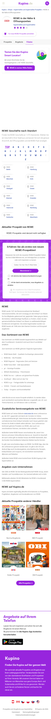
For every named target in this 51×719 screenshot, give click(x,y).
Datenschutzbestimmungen (25, 715)
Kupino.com (38, 702)
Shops (10, 10)
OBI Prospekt (37, 559)
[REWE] (7, 22)
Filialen (29, 42)
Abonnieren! (25, 271)
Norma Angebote (13, 522)
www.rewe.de (28, 413)
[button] (14, 27)
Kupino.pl (28, 702)
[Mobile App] (12, 642)
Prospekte (8, 42)
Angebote (19, 42)
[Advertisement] (25, 101)
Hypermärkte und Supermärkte (24, 25)
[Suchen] (47, 3)
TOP (7, 147)
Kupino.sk (33, 702)
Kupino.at (13, 702)
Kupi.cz (23, 702)
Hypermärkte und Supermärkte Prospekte (28, 10)
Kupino (4, 10)
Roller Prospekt (13, 559)
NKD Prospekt (37, 522)
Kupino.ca (18, 702)
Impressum (16, 712)
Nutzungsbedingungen (31, 712)
